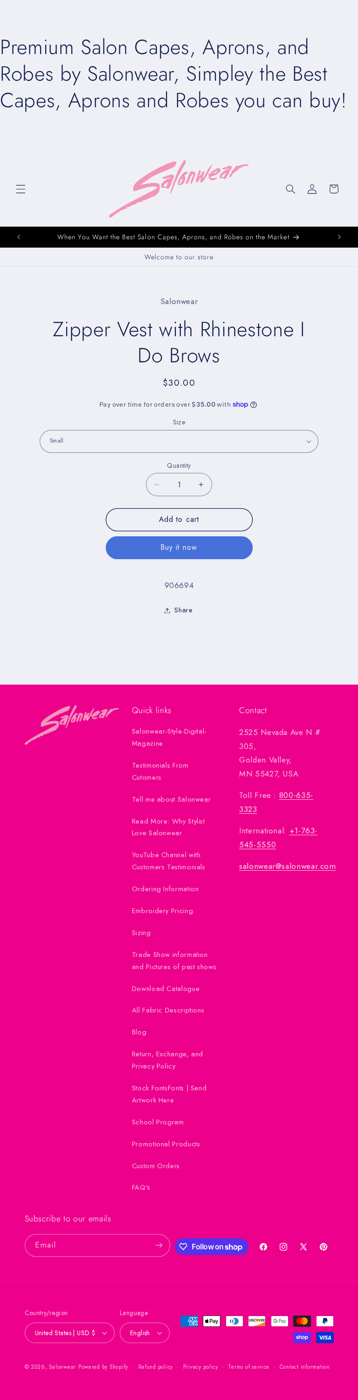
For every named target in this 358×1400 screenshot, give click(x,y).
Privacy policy (200, 1367)
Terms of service (248, 1367)
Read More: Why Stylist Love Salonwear (168, 827)
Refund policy (155, 1367)
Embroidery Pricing (162, 911)
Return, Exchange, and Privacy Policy (167, 1060)
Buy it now (179, 547)
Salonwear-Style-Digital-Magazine (169, 737)
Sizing (141, 933)
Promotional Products (166, 1144)
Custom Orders (156, 1166)
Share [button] (183, 610)
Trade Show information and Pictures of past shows (174, 961)
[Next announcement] (339, 237)
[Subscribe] (159, 1245)
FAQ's (141, 1187)
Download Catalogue (166, 989)
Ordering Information (165, 889)
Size (179, 422)
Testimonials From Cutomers (160, 771)
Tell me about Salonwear (171, 799)
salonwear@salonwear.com (287, 866)
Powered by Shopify (103, 1367)
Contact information (305, 1367)
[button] (20, 189)
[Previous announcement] (18, 237)
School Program (158, 1122)
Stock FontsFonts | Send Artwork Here (169, 1094)
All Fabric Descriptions (168, 1010)
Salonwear (62, 1367)
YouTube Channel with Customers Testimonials (169, 861)
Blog (139, 1032)
